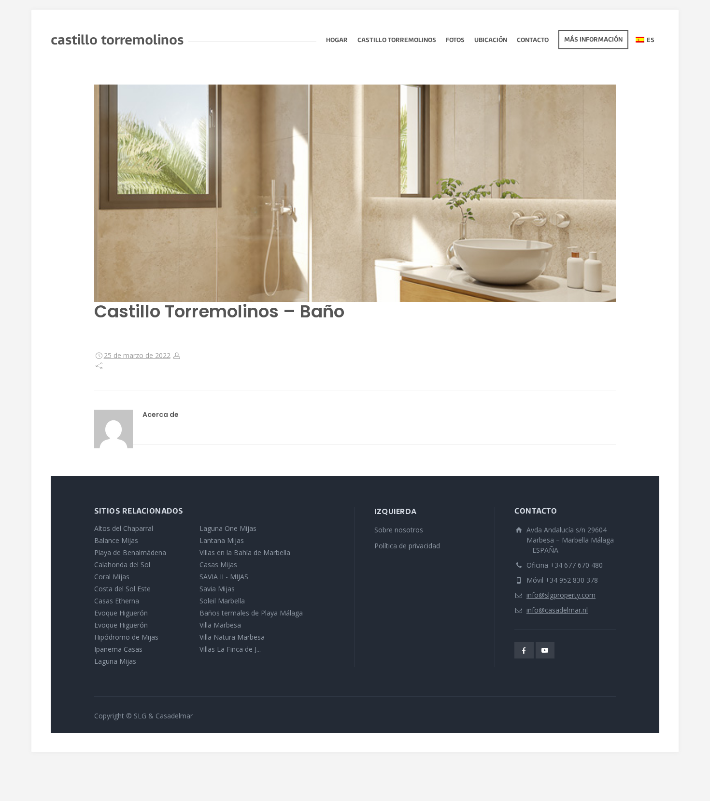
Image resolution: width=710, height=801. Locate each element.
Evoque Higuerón (121, 612)
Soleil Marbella (222, 600)
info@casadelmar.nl (557, 610)
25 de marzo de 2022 (137, 355)
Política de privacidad (407, 545)
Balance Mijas (116, 540)
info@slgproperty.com (561, 595)
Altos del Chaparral (123, 528)
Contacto (533, 40)
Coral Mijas (111, 576)
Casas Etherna (116, 600)
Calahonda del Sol (122, 564)
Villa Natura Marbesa (232, 637)
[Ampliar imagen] (355, 193)
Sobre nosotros (398, 529)
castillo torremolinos (396, 40)
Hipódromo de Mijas (126, 637)
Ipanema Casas (118, 649)
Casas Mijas (218, 564)
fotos (455, 40)
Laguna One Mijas (227, 528)
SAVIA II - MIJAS (223, 576)
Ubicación (490, 40)
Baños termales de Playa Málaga (251, 612)
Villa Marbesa (220, 624)
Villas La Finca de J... (230, 649)
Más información (593, 40)
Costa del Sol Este (122, 588)
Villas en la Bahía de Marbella (244, 552)
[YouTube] (545, 650)
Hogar (337, 40)
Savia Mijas (217, 588)
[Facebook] (524, 650)
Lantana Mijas (221, 540)
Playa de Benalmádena (130, 552)
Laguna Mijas (115, 661)
